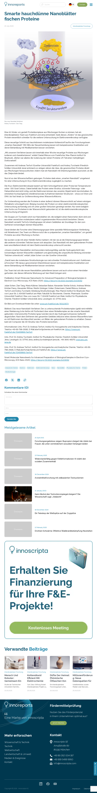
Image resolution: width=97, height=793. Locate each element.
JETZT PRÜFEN (58, 723)
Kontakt (82, 4)
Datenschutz (88, 789)
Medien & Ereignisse (15, 758)
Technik (8, 746)
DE (73, 4)
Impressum (76, 789)
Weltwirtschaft (12, 750)
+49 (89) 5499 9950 (63, 759)
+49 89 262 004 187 (64, 755)
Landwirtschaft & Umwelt (17, 754)
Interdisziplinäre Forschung (81, 26)
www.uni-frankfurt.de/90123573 (54, 304)
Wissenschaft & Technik (16, 742)
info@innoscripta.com (65, 763)
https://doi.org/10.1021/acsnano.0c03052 (63, 281)
